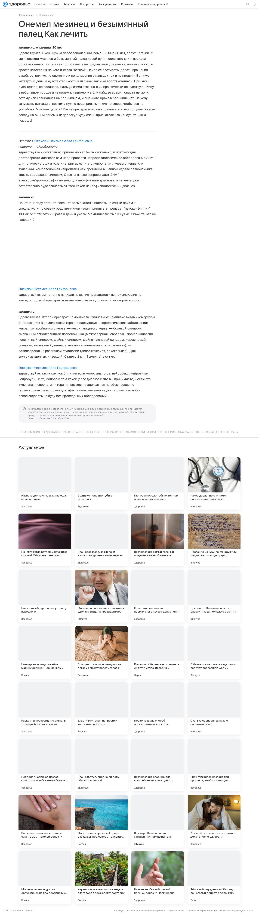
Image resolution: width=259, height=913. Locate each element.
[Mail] (5, 4)
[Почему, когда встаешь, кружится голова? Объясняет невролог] (44, 540)
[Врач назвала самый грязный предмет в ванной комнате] (157, 540)
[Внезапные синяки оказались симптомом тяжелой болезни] (44, 821)
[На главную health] (19, 4)
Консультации (26, 15)
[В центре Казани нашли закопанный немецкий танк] (157, 821)
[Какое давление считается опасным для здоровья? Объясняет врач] (214, 483)
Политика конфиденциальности (236, 910)
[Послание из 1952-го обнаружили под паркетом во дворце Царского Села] (214, 540)
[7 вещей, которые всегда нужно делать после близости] (214, 821)
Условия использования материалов (146, 910)
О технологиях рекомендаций (202, 910)
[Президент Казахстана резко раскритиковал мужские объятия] (214, 596)
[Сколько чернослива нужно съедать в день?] (214, 708)
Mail (6, 910)
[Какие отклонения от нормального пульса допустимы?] (157, 596)
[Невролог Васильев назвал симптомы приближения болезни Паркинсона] (44, 765)
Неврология (46, 15)
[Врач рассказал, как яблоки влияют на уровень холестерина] (101, 540)
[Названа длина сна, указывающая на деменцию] (44, 483)
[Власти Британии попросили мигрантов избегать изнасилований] (101, 708)
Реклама (30, 910)
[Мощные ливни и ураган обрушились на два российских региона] (44, 877)
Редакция (119, 910)
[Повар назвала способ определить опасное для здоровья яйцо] (157, 708)
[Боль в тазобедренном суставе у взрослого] (44, 596)
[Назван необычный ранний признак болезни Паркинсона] (157, 877)
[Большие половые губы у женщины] (101, 483)
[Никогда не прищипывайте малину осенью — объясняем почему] (44, 652)
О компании (17, 910)
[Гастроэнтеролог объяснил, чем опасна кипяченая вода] (157, 483)
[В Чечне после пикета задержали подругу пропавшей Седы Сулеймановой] (214, 652)
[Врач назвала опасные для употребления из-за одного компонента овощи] (157, 765)
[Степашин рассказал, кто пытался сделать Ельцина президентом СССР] (101, 596)
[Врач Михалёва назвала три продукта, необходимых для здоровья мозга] (214, 765)
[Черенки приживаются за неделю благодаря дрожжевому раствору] (101, 877)
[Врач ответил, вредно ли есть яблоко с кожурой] (101, 765)
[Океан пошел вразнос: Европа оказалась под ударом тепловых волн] (101, 821)
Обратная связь (176, 910)
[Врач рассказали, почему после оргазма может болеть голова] (101, 652)
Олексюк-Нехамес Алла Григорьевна (63, 141)
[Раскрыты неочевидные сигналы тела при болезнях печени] (44, 708)
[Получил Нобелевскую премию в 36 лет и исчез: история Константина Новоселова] (157, 652)
